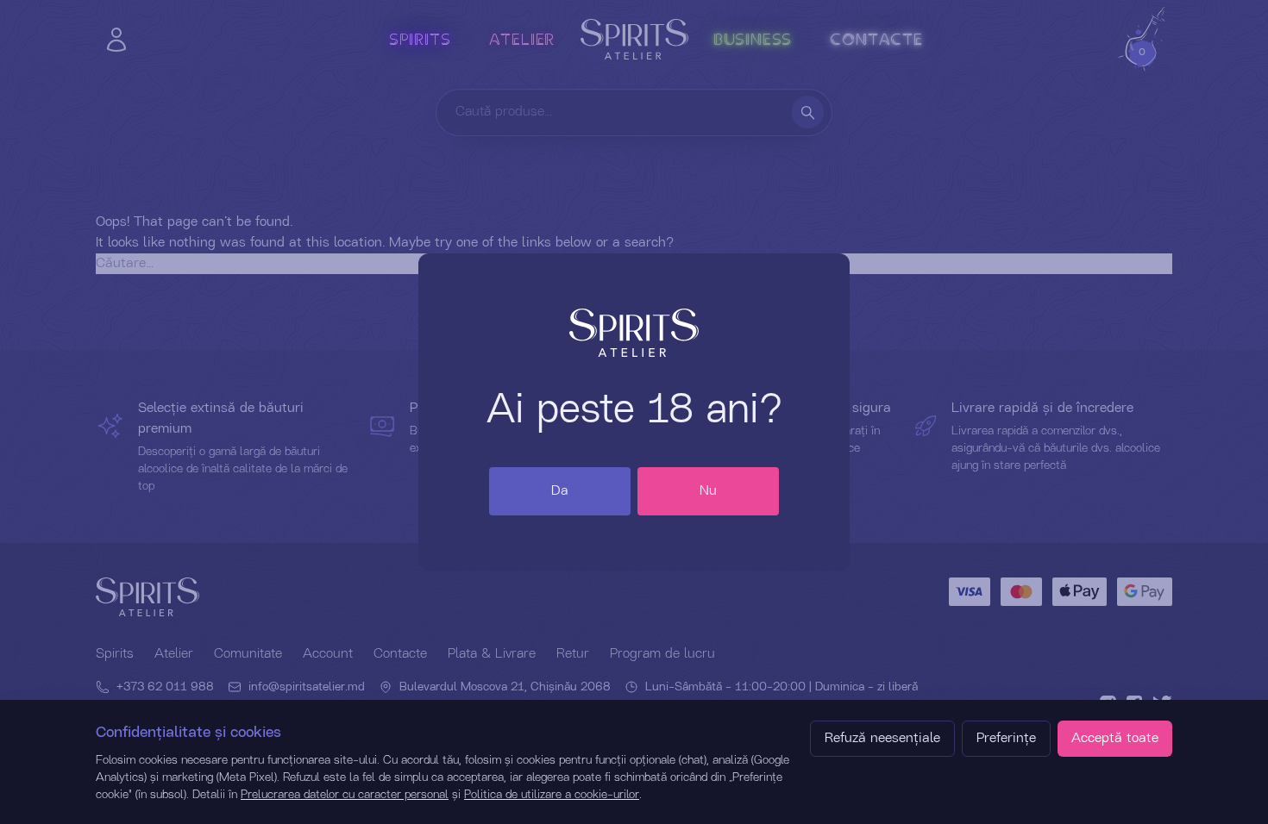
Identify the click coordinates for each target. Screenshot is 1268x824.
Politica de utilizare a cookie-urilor (551, 795)
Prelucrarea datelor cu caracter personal (345, 795)
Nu (708, 491)
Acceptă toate (1114, 739)
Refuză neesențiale (882, 739)
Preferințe (1006, 739)
